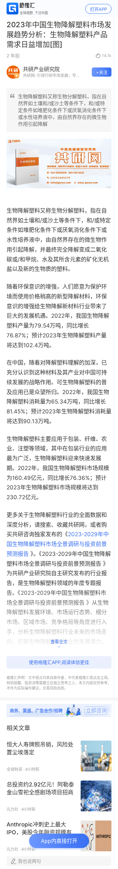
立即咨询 (96, 710)
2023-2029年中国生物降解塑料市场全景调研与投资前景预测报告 (58, 544)
